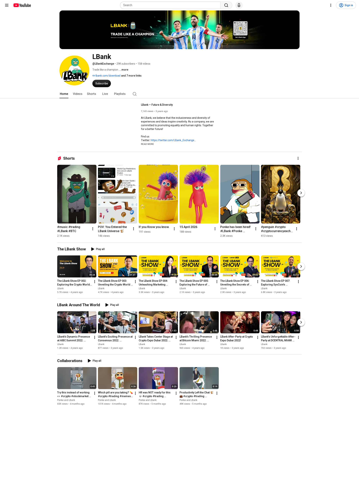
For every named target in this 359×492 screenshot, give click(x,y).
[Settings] (331, 5)
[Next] (301, 193)
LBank (60, 288)
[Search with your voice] (239, 5)
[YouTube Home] (21, 5)
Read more (147, 144)
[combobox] (171, 5)
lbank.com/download (107, 75)
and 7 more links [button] (131, 75)
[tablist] (179, 93)
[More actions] (298, 158)
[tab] (63, 93)
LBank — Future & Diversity (157, 104)
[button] (147, 144)
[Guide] (6, 5)
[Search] (226, 5)
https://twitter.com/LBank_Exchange (172, 140)
